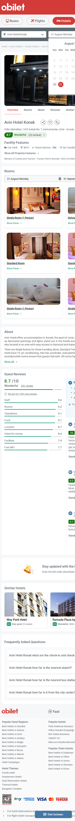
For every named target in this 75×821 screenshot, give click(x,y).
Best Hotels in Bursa (12, 750)
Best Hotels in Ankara (13, 730)
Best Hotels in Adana (12, 758)
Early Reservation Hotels (14, 780)
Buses (14, 21)
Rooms (28, 109)
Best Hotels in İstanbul (13, 726)
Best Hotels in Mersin (13, 754)
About (41, 109)
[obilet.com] (21, 10)
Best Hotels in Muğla (12, 742)
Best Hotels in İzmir (12, 734)
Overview (12, 109)
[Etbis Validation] (7, 800)
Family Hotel (8, 772)
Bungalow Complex (12, 788)
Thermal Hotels (10, 784)
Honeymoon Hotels (12, 776)
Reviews (55, 109)
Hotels (65, 21)
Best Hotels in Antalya (13, 738)
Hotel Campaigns (11, 762)
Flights (39, 21)
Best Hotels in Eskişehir (14, 746)
